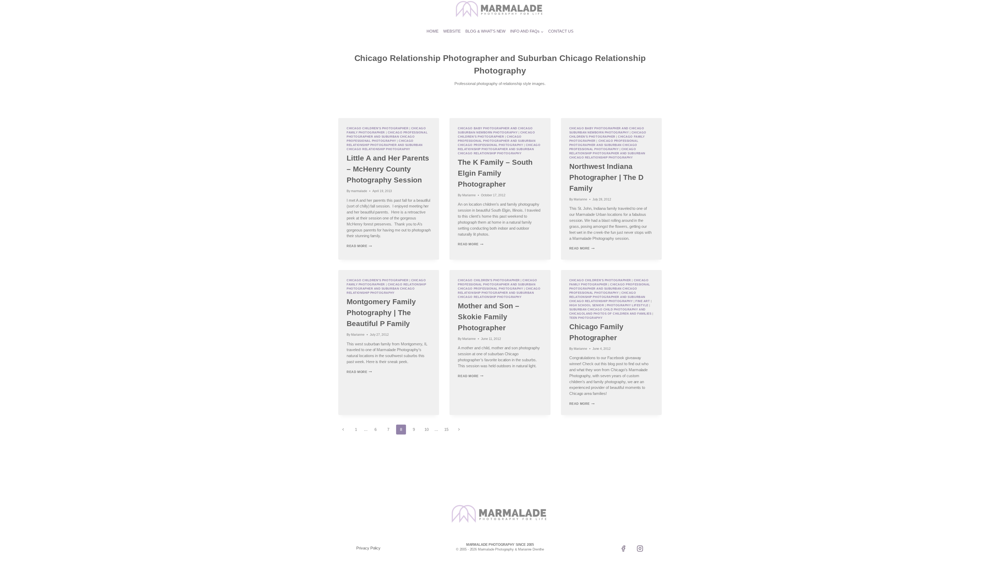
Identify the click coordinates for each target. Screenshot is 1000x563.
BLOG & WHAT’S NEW (485, 31)
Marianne (469, 195)
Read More (359, 246)
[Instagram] (639, 548)
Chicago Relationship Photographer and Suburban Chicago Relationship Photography (385, 145)
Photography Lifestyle (627, 305)
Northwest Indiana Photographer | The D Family (606, 177)
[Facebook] (623, 548)
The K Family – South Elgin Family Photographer (495, 173)
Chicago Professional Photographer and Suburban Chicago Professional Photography (387, 136)
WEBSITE (452, 31)
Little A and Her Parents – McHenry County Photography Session (388, 169)
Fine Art (642, 301)
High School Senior (586, 305)
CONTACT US (560, 31)
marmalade (359, 191)
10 (426, 429)
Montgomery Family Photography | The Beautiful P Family (381, 313)
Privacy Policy (368, 548)
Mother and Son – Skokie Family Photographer (488, 317)
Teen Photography (585, 317)
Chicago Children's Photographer (377, 128)
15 (446, 429)
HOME (433, 31)
